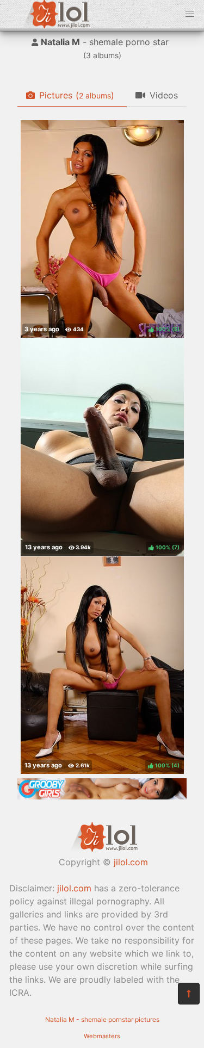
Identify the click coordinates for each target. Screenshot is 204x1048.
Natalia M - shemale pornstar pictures (102, 1019)
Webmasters (102, 1036)
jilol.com (131, 862)
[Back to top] (189, 993)
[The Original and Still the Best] (102, 796)
